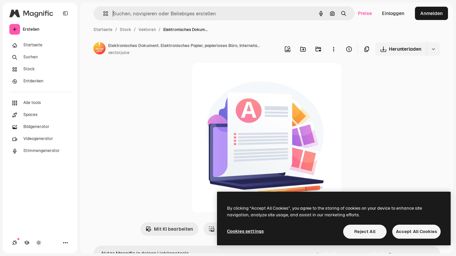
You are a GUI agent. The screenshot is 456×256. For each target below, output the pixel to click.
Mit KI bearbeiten (173, 229)
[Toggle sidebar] (65, 13)
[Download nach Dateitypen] (433, 49)
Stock (125, 29)
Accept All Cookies (416, 231)
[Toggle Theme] (38, 242)
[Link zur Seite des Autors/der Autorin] (99, 49)
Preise (365, 13)
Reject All (365, 231)
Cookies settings (245, 231)
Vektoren (147, 29)
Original (234, 76)
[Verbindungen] (14, 242)
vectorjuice (119, 52)
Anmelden (431, 13)
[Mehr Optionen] (333, 49)
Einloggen (393, 13)
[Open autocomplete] (103, 13)
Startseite (102, 29)
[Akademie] (26, 242)
